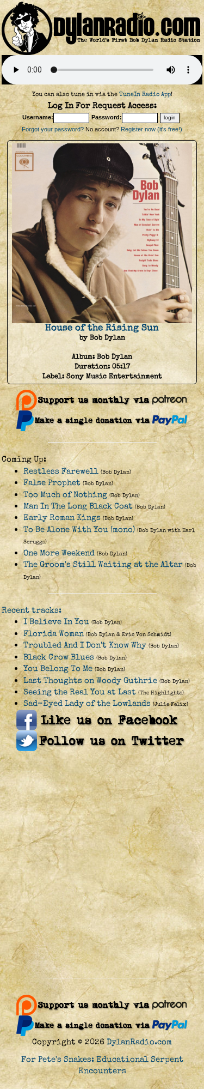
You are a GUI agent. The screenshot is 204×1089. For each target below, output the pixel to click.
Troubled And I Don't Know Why (84, 645)
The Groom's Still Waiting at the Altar (103, 564)
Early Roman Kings (62, 517)
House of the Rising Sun (102, 328)
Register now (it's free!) (151, 129)
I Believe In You (56, 621)
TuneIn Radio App (145, 94)
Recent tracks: (31, 610)
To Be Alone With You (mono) (79, 529)
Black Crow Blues (58, 657)
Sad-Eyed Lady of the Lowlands (87, 703)
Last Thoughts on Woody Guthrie (90, 680)
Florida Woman (53, 633)
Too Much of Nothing (65, 494)
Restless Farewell (60, 471)
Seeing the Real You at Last (79, 692)
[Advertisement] (102, 865)
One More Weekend (59, 553)
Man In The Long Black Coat (78, 506)
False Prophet (52, 482)
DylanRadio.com (139, 1042)
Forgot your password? (53, 129)
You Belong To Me (57, 668)
